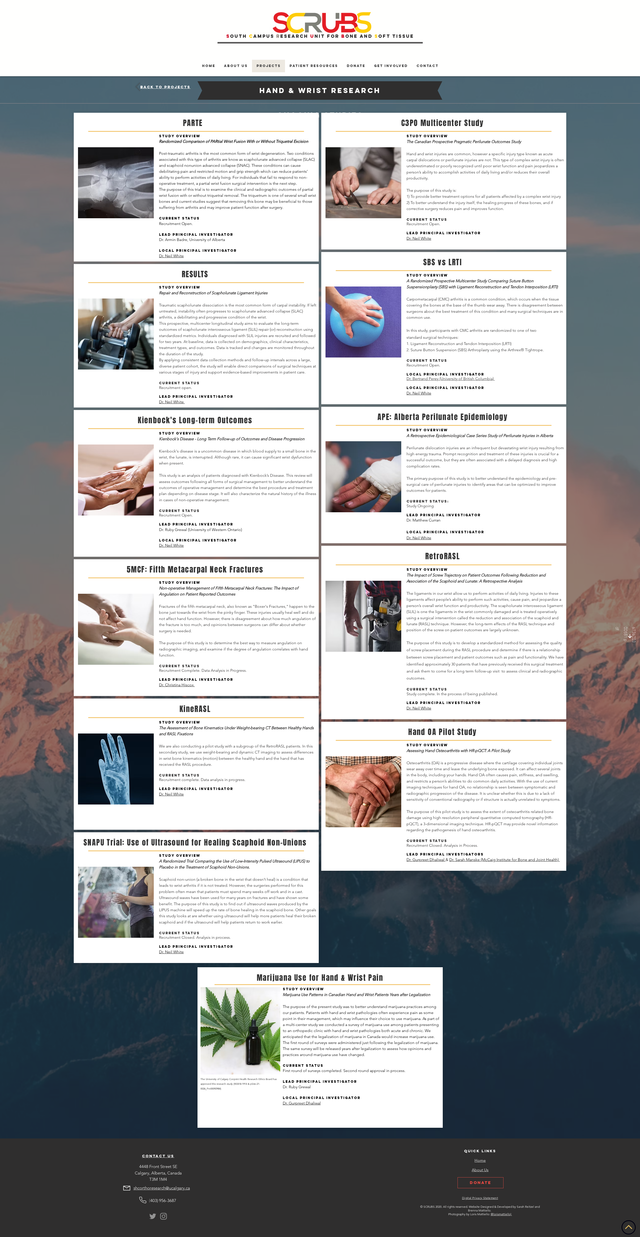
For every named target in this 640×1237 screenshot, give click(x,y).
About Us (480, 1170)
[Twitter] (152, 1216)
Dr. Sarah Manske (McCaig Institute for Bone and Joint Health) (504, 859)
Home (480, 1160)
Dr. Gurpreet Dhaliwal (426, 859)
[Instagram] (163, 1216)
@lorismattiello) (501, 1214)
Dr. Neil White (171, 256)
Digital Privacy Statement (480, 1198)
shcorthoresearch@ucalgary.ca (162, 1188)
